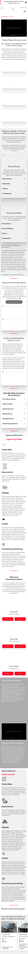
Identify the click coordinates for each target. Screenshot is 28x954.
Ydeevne (5, 188)
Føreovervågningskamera (10, 423)
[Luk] (25, 2)
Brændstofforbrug (7, 228)
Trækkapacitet (6, 193)
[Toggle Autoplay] (25, 21)
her (23, 274)
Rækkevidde (6, 183)
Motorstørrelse (6, 223)
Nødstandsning (7, 414)
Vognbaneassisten (8, 409)
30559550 (7, 619)
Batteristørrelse (7, 179)
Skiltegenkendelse (8, 418)
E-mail (20, 619)
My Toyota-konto (23, 7)
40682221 (7, 673)
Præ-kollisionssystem (9, 399)
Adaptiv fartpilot (7, 404)
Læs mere (16, 3)
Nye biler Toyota (5, 16)
